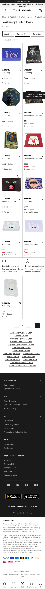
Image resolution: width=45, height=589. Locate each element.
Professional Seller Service (15, 432)
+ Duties (9, 78)
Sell (6, 416)
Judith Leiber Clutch (21, 347)
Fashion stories (10, 475)
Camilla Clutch (21, 335)
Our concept (9, 385)
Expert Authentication (34, 266)
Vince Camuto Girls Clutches (22, 365)
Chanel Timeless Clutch (21, 341)
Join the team (10, 471)
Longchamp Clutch (11, 353)
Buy (5, 397)
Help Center (9, 444)
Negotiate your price (10, 266)
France (5, 574)
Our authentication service (15, 404)
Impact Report (10, 467)
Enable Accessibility (22, 1)
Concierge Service (12, 388)
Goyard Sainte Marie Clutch (21, 344)
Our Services (10, 381)
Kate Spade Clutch (21, 350)
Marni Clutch (13, 356)
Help (6, 440)
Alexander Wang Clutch (21, 332)
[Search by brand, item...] (4, 10)
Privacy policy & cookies (21, 513)
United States (24, 574)
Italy (22, 576)
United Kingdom (13, 574)
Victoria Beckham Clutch (21, 362)
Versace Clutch (30, 359)
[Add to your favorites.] (19, 70)
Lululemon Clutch (31, 353)
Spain (38, 574)
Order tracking (10, 401)
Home (4, 16)
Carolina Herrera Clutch (21, 338)
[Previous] (16, 325)
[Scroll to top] (37, 325)
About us (8, 460)
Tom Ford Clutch (12, 359)
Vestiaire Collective (14, 456)
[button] (40, 10)
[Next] (28, 325)
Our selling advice (11, 424)
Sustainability (9, 464)
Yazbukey (14, 16)
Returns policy (10, 408)
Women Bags (27, 16)
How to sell (8, 420)
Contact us (8, 448)
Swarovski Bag (28, 356)
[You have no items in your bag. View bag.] (40, 10)
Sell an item (9, 428)
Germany (32, 574)
